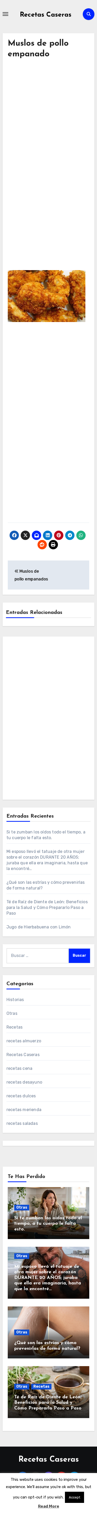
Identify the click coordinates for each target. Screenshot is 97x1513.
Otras (11, 1013)
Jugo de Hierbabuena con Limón (38, 927)
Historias (15, 999)
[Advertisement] (48, 124)
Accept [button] (74, 1497)
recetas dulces (21, 1095)
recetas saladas (22, 1123)
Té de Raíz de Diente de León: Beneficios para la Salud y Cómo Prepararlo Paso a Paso (47, 907)
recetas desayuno (24, 1082)
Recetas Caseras (45, 14)
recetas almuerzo (23, 1040)
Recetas (14, 1027)
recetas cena (19, 1068)
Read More (48, 1506)
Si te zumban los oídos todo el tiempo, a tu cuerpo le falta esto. (48, 1224)
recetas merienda (23, 1109)
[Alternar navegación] (5, 14)
